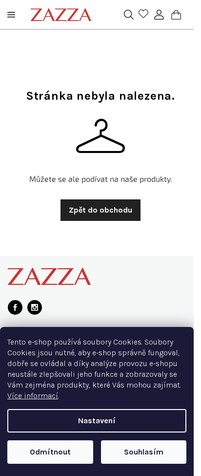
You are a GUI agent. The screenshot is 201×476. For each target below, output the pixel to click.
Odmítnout (50, 451)
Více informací (32, 395)
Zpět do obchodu (100, 210)
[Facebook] (15, 307)
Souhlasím (143, 451)
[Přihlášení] (159, 15)
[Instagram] (34, 307)
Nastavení (97, 420)
